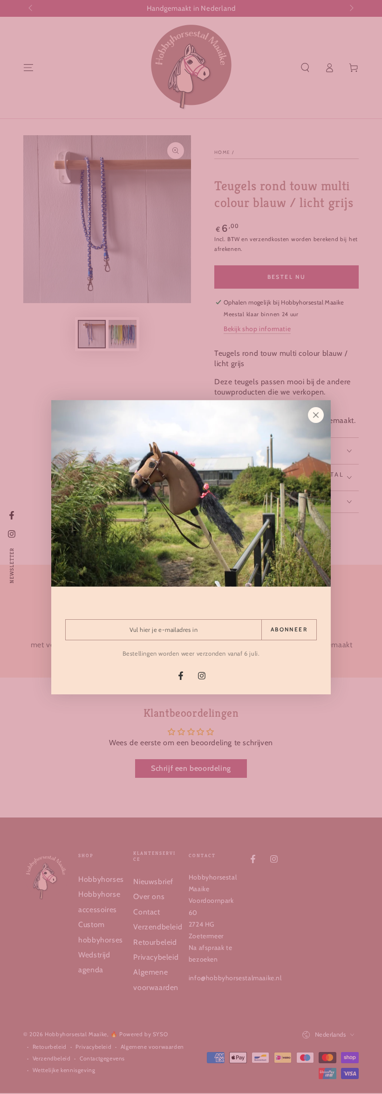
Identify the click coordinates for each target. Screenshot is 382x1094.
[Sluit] (316, 415)
